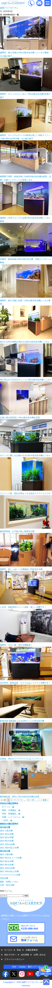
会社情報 (25, 955)
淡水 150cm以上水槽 (9, 848)
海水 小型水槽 (6, 854)
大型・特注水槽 (7, 885)
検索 (26, 896)
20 (33, 800)
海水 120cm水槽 (7, 868)
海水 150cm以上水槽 (9, 871)
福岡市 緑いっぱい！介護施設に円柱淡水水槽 (21, 569)
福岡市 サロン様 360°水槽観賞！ (16, 645)
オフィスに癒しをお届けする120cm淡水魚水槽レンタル (25, 455)
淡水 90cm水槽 (7, 841)
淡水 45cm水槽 (7, 834)
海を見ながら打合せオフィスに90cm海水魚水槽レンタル (25, 380)
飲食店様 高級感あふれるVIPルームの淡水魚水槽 (22, 721)
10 (28, 800)
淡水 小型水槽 (6, 831)
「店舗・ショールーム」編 (12, 817)
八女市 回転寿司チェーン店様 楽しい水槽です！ (23, 607)
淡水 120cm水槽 (7, 844)
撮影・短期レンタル (9, 882)
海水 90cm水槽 (7, 865)
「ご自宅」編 (6, 820)
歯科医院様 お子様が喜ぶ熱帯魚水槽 (17, 531)
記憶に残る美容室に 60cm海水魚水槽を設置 (20, 417)
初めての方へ (10, 955)
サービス (8, 950)
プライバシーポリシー (14, 959)
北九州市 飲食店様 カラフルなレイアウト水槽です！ (25, 683)
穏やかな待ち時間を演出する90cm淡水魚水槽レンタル (24, 342)
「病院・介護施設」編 (10, 810)
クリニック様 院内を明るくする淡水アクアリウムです (25, 493)
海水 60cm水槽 (7, 861)
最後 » (45, 800)
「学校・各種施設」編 (10, 814)
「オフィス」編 (7, 807)
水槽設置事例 (31, 950)
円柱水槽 (4, 878)
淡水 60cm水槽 (7, 837)
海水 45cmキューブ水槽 (11, 858)
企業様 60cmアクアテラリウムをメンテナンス (21, 759)
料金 (19, 950)
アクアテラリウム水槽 (10, 875)
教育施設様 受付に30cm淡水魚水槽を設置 (19, 797)
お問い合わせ (40, 955)
